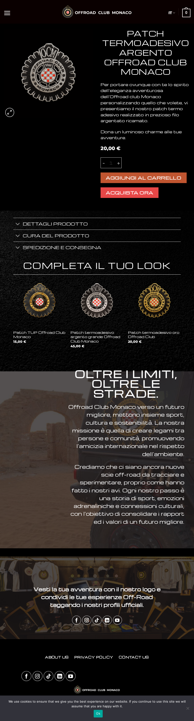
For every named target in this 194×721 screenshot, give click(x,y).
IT (170, 13)
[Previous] (13, 315)
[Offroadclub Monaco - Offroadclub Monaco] (97, 11)
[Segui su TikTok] (96, 620)
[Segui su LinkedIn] (107, 620)
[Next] (180, 315)
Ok (98, 713)
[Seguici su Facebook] (76, 620)
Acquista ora (129, 192)
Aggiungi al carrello (143, 178)
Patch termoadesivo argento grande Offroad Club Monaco (95, 337)
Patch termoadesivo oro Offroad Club (153, 334)
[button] (7, 11)
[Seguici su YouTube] (117, 620)
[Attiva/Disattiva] (17, 224)
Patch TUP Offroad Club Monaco (39, 334)
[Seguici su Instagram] (86, 620)
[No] (187, 709)
